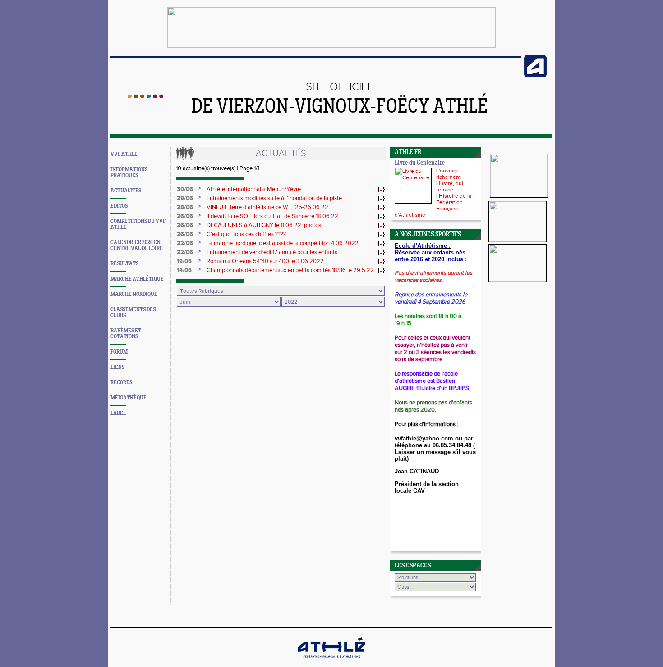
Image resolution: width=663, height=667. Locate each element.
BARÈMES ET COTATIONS (125, 334)
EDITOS (119, 206)
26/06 (185, 216)
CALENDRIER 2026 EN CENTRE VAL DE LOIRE (136, 245)
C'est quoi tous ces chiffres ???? (246, 234)
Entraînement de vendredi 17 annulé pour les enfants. (273, 252)
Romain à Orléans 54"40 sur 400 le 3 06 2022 (265, 261)
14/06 (184, 270)
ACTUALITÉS (125, 191)
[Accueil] (145, 96)
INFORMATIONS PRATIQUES (128, 172)
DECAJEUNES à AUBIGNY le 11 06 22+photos (264, 225)
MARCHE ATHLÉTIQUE (137, 279)
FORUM (119, 352)
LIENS (117, 367)
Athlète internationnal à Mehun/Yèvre (254, 189)
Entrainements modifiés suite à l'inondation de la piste (274, 198)
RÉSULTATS (124, 264)
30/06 (185, 189)
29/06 (185, 198)
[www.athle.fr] (535, 75)
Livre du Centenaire (420, 163)
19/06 (184, 261)
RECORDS (121, 383)
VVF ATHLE (124, 154)
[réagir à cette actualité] (381, 189)
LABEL (118, 413)
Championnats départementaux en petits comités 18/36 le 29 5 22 (290, 270)
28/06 (185, 207)
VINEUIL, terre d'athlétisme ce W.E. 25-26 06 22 (267, 207)
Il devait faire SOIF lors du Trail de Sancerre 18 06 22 (272, 216)
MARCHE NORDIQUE (133, 294)
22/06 (185, 243)
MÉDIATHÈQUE (128, 398)
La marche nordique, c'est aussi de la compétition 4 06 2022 (283, 243)
